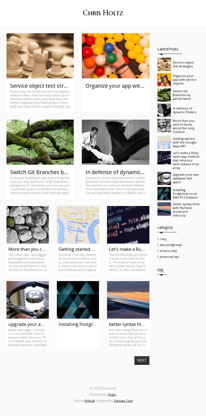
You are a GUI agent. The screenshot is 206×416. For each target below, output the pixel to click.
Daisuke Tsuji (123, 401)
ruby (163, 239)
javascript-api (169, 257)
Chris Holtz (103, 12)
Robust (90, 401)
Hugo (112, 394)
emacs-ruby (168, 251)
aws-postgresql (171, 245)
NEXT (142, 360)
